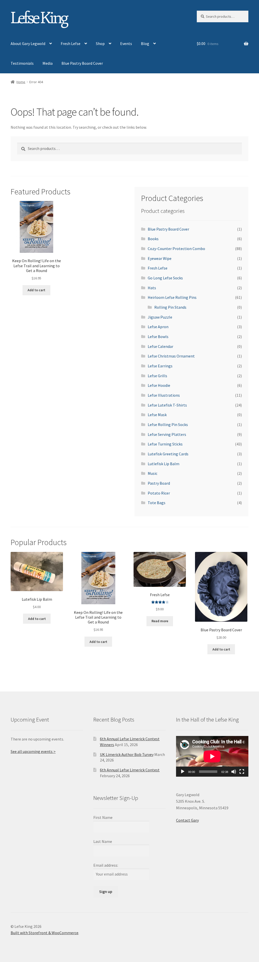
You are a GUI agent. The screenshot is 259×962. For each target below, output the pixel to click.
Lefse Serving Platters (167, 434)
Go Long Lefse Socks (165, 277)
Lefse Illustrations (164, 395)
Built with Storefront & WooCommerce (44, 932)
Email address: (105, 865)
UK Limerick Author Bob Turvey (127, 754)
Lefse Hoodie (159, 385)
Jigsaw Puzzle (160, 317)
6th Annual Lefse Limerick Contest (130, 769)
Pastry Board (159, 483)
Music (152, 473)
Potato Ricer (159, 493)
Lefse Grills (157, 375)
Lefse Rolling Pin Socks (168, 424)
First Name (103, 817)
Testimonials (22, 63)
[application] (212, 756)
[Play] (182, 771)
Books (153, 238)
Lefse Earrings (160, 365)
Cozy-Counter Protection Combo (176, 248)
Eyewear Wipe (159, 258)
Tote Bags (156, 502)
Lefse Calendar (160, 346)
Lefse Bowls (158, 336)
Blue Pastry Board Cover (82, 63)
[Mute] (233, 771)
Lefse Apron (158, 326)
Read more (160, 621)
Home (20, 82)
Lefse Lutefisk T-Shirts (167, 405)
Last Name (102, 841)
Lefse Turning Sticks (165, 443)
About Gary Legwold (28, 43)
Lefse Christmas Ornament (171, 356)
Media (47, 63)
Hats (152, 287)
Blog (145, 43)
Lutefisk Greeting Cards (168, 453)
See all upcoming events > (33, 751)
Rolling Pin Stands (170, 307)
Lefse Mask (157, 414)
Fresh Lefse (70, 43)
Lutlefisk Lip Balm (163, 463)
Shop (100, 43)
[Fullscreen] (241, 771)
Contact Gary (187, 820)
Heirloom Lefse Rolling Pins (172, 297)
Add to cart (36, 290)
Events (126, 43)
